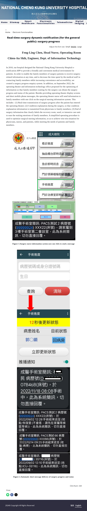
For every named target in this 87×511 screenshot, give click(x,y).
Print (8, 490)
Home (4, 22)
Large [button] (79, 47)
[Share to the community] (8, 495)
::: (6, 30)
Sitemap (14, 22)
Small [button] (68, 47)
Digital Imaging (79, 22)
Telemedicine (65, 22)
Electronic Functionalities (46, 22)
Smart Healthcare (28, 22)
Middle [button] (73, 47)
